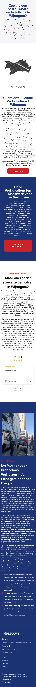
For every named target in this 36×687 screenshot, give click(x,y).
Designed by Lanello (20, 676)
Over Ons (5, 663)
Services (5, 660)
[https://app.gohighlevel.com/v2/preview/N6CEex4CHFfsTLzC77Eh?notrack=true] (18, 633)
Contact (4, 666)
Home (4, 657)
